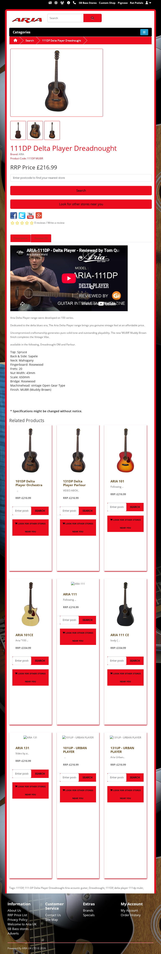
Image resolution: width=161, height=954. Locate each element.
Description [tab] (20, 238)
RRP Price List (17, 915)
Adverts (13, 933)
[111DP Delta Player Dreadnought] (56, 82)
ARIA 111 (70, 594)
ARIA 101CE (24, 635)
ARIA (21, 154)
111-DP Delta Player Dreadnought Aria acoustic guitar (56, 888)
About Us (14, 910)
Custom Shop (107, 3)
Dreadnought (96, 888)
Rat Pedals (136, 3)
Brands (88, 910)
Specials (89, 915)
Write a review (56, 223)
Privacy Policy (17, 919)
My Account (129, 910)
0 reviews (39, 223)
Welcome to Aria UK (22, 924)
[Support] (56, 2)
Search (30, 40)
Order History (131, 915)
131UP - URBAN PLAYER (122, 750)
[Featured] (50, 2)
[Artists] (62, 2)
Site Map (51, 919)
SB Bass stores (18, 929)
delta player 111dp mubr (128, 888)
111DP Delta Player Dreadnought (61, 40)
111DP (20, 888)
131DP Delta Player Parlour (74, 483)
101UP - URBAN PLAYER (75, 750)
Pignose (123, 3)
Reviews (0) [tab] (41, 238)
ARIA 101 (117, 481)
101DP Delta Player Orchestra (29, 483)
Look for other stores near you (81, 204)
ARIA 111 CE (119, 635)
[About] (69, 2)
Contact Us (53, 915)
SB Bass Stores (88, 3)
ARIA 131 (22, 748)
